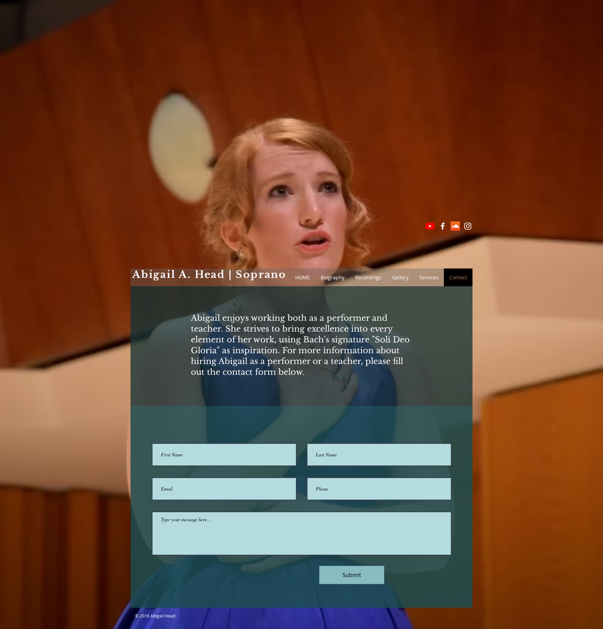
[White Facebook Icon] (442, 226)
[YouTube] (430, 226)
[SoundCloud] (455, 226)
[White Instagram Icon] (467, 226)
